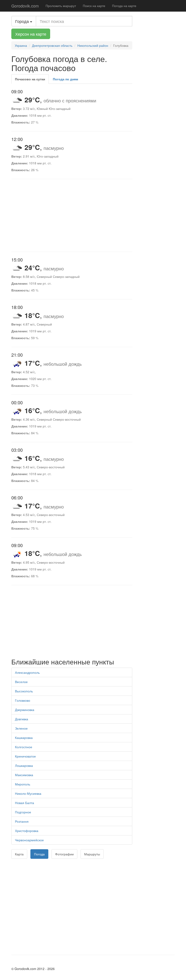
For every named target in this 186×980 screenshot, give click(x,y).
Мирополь (22, 784)
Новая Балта (24, 802)
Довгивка (21, 719)
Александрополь (27, 672)
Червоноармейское (29, 840)
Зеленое (21, 728)
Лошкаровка (24, 765)
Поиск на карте (94, 5)
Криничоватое (25, 756)
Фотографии (64, 854)
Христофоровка (26, 830)
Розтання (22, 821)
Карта (19, 854)
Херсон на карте (30, 34)
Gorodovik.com (25, 6)
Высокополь (24, 691)
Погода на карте (124, 5)
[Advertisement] (71, 215)
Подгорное (23, 812)
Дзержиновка (24, 709)
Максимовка (24, 775)
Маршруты (92, 854)
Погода (39, 854)
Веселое (21, 681)
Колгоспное (23, 747)
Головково (22, 700)
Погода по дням (65, 79)
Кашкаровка (24, 737)
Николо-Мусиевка (28, 793)
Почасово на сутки (30, 79)
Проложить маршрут (61, 5)
